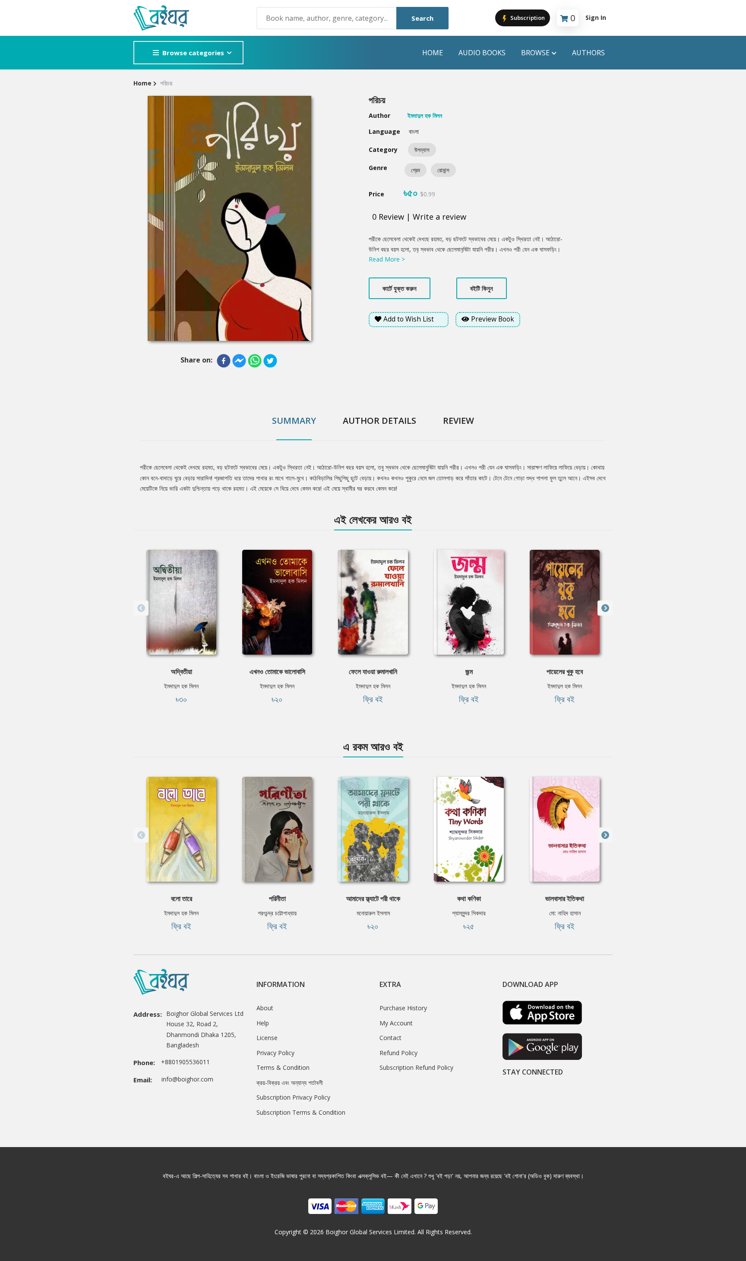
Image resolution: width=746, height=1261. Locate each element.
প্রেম (415, 170)
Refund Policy (398, 1053)
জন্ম (469, 671)
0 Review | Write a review (419, 216)
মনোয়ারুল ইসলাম (373, 913)
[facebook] (224, 361)
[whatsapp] (255, 361)
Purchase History (403, 1008)
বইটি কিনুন (481, 288)
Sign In (595, 17)
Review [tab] (458, 420)
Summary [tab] (294, 420)
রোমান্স (443, 170)
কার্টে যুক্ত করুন (399, 288)
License (267, 1038)
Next (605, 608)
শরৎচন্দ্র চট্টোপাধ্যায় (277, 913)
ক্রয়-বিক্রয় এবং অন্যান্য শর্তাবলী (289, 1082)
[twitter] (270, 361)
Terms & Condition (283, 1067)
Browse (535, 52)
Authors (588, 52)
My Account (396, 1023)
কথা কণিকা (469, 898)
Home (432, 52)
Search (422, 18)
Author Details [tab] (379, 420)
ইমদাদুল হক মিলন (181, 686)
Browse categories (193, 52)
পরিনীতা (277, 898)
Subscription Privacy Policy (293, 1097)
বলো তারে (181, 898)
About (264, 1008)
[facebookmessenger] (239, 361)
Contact (390, 1038)
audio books (482, 52)
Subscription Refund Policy (416, 1067)
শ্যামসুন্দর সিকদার (469, 913)
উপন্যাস (422, 150)
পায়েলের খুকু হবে (565, 671)
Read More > (387, 259)
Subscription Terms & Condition (300, 1112)
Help (262, 1023)
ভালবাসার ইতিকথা (564, 898)
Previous (141, 608)
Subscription (527, 18)
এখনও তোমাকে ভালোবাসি (277, 671)
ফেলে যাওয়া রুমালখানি (373, 671)
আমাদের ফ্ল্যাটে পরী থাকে (373, 898)
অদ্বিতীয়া (181, 671)
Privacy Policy (275, 1053)
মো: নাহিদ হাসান (565, 913)
